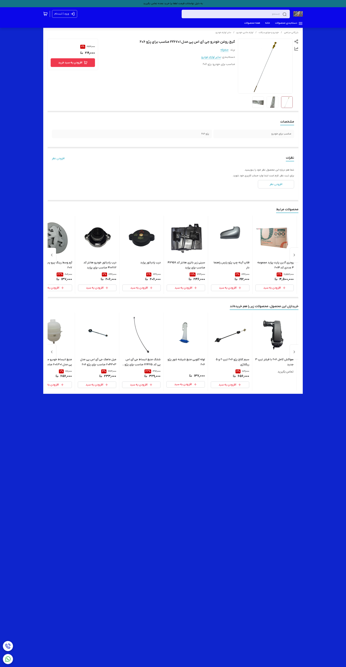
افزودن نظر (58, 158)
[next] (51, 255)
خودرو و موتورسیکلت (269, 32)
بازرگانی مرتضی (291, 32)
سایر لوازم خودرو (223, 32)
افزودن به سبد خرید (70, 62)
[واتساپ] (8, 659)
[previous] (294, 255)
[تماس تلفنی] (8, 646)
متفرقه (224, 50)
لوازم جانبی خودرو (244, 32)
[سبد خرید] (45, 14)
